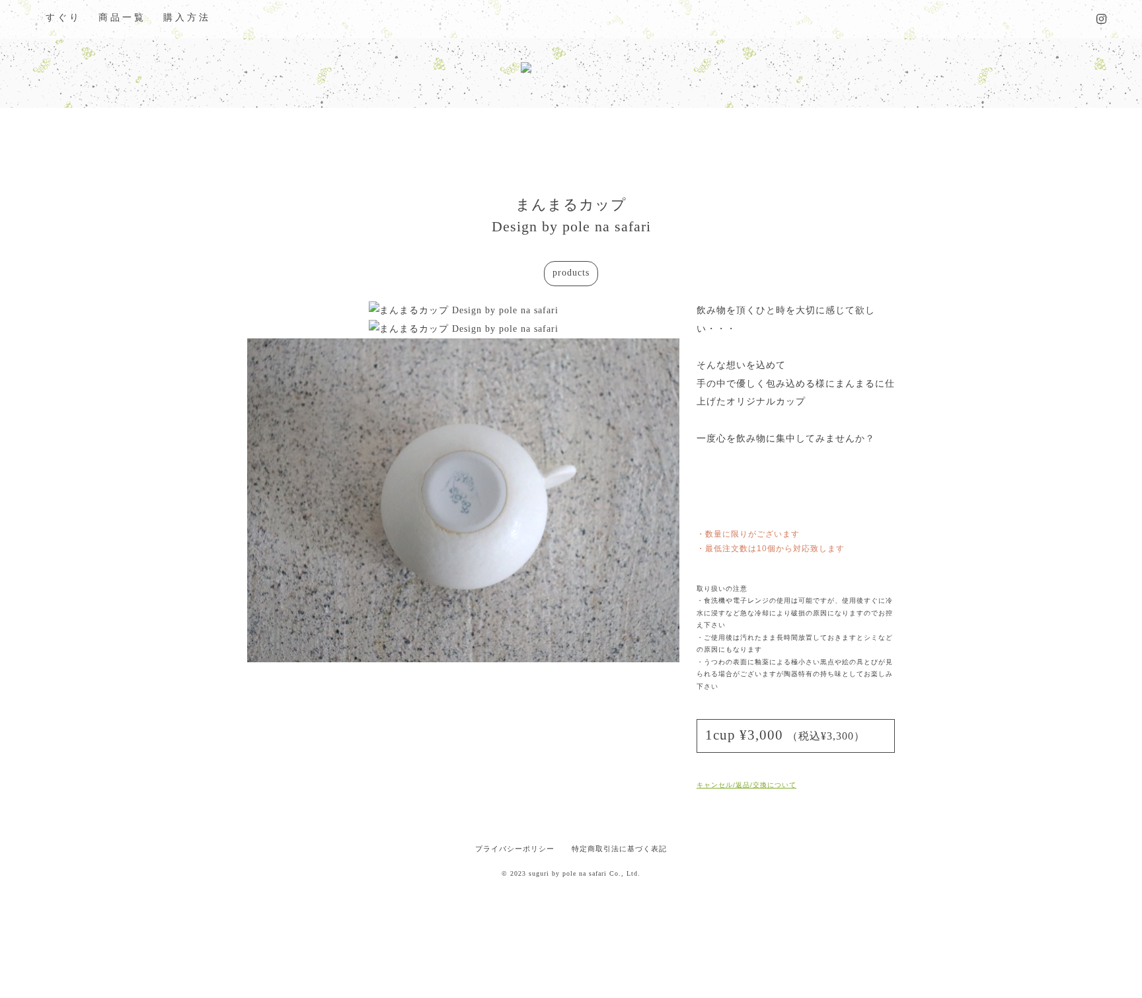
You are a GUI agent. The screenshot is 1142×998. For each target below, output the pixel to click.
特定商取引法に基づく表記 (619, 849)
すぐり (63, 17)
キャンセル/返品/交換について (746, 784)
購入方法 (187, 17)
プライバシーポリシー (514, 849)
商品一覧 (122, 17)
